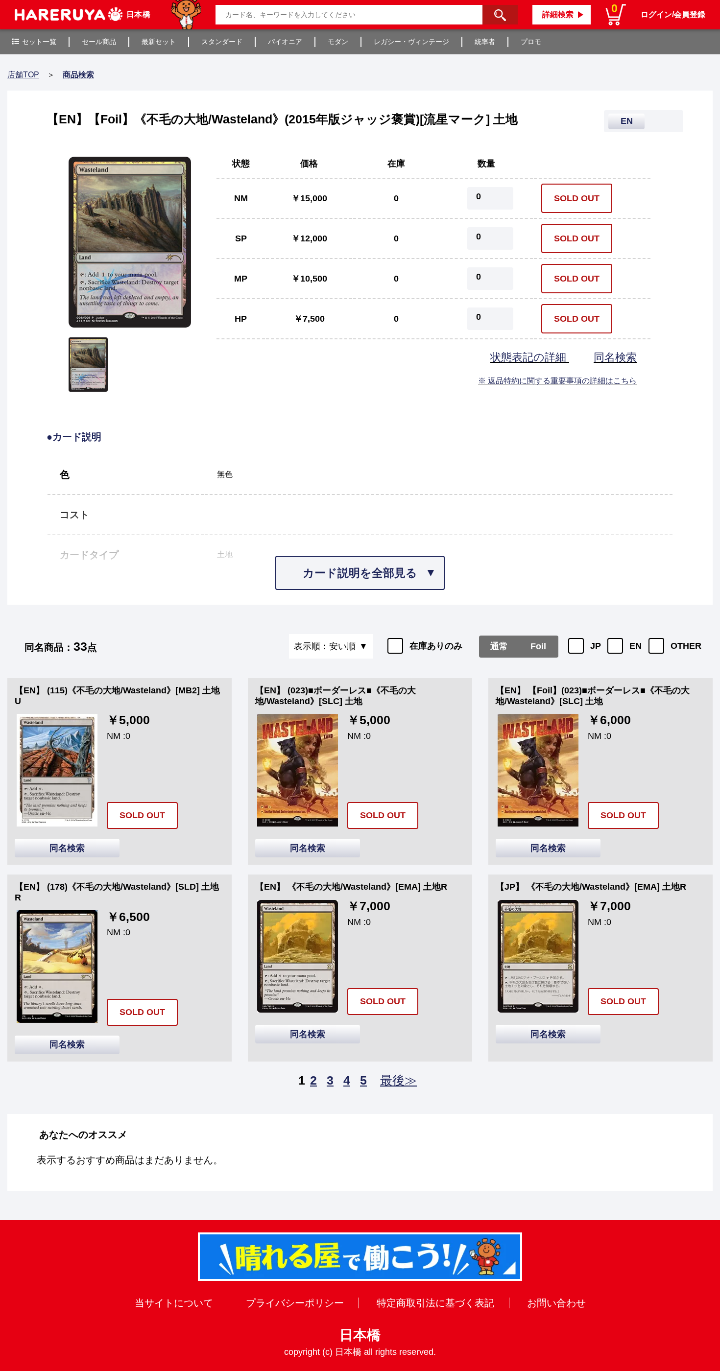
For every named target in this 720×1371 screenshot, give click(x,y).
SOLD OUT (577, 198)
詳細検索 (558, 14)
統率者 (485, 42)
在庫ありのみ (435, 646)
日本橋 (360, 1335)
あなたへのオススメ (83, 1134)
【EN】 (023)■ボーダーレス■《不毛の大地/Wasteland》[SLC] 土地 (335, 696)
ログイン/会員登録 (673, 14)
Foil (538, 646)
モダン (338, 42)
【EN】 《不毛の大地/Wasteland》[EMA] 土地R (351, 887)
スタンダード (221, 42)
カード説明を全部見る (360, 573)
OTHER (686, 646)
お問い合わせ (556, 1303)
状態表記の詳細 (529, 357)
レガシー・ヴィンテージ (411, 42)
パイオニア (285, 42)
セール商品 (99, 42)
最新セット (159, 42)
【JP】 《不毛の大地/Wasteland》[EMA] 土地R (591, 887)
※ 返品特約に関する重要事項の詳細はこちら (557, 381)
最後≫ (398, 1080)
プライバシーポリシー (295, 1303)
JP (595, 646)
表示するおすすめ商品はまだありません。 (130, 1160)
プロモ (531, 42)
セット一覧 (39, 42)
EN (635, 646)
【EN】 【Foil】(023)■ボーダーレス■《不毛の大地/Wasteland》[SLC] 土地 (593, 696)
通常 (499, 646)
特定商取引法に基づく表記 (435, 1303)
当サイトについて (174, 1303)
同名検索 (615, 357)
